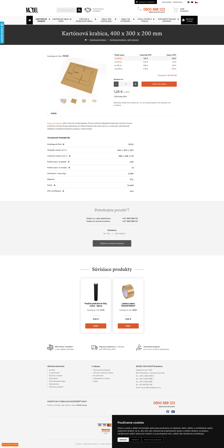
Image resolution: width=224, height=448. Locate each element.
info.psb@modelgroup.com (151, 387)
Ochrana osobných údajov (103, 373)
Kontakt (52, 370)
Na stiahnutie (98, 376)
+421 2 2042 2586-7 (146, 379)
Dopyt (95, 381)
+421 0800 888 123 (130, 218)
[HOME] (86, 40)
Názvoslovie (53, 378)
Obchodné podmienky (101, 370)
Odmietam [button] (135, 440)
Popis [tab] (53, 113)
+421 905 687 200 (145, 385)
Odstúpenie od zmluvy (101, 378)
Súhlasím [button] (123, 440)
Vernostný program (56, 387)
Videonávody (54, 384)
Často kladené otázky (57, 381)
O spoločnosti (54, 373)
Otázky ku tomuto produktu (112, 243)
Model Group (82, 405)
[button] (42, 20)
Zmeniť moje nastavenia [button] (153, 440)
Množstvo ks (118, 79)
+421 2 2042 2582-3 (146, 376)
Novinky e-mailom (55, 376)
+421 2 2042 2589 (145, 382)
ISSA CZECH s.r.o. (107, 444)
